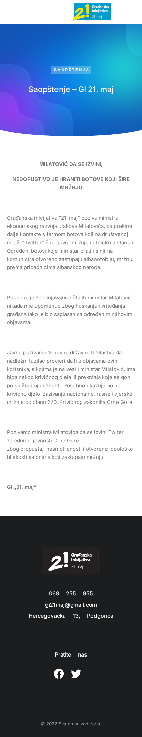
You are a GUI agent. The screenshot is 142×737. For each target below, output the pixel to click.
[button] (11, 12)
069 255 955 (71, 593)
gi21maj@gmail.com (71, 604)
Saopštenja (72, 69)
